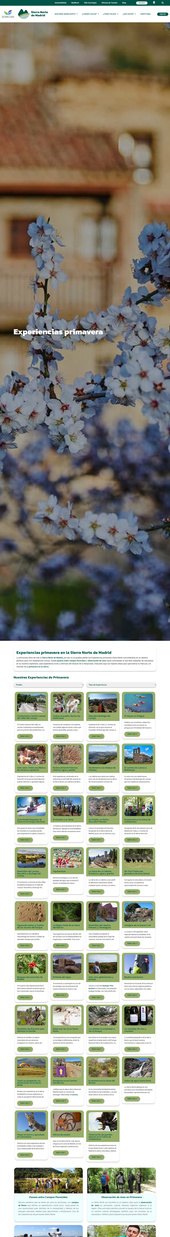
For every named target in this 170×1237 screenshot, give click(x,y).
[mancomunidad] (8, 13)
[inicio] (33, 14)
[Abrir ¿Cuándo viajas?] (98, 14)
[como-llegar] (154, 2)
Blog (124, 3)
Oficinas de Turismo (109, 3)
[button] (163, 3)
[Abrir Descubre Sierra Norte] (77, 14)
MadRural (75, 3)
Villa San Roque (90, 3)
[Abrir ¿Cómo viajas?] (118, 14)
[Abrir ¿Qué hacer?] (135, 14)
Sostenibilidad (60, 3)
